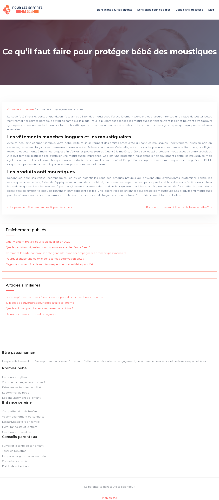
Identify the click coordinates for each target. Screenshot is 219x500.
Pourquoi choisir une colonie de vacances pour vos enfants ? (45, 258)
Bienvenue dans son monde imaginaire (31, 314)
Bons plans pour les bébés (154, 9)
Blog (211, 9)
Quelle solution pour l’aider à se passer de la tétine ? (39, 308)
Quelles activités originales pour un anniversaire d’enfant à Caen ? (48, 247)
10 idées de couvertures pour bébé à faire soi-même (40, 302)
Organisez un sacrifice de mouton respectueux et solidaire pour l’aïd (50, 264)
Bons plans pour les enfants (114, 9)
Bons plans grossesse (189, 9)
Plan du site (109, 497)
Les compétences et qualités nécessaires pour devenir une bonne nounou (54, 297)
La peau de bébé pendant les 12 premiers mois (41, 207)
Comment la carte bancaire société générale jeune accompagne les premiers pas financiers (66, 253)
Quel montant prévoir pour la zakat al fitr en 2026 (38, 241)
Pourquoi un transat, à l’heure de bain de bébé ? (177, 207)
